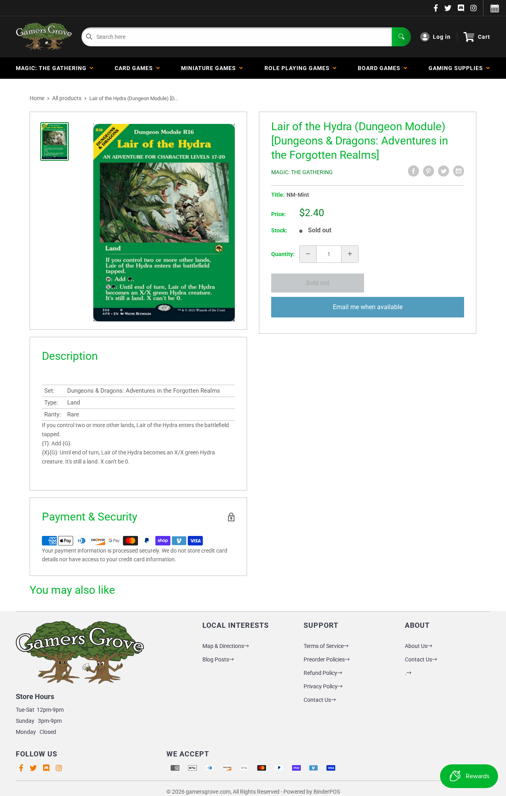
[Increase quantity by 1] (350, 253)
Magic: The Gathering (53, 68)
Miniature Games (210, 68)
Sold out (317, 283)
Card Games (135, 68)
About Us (416, 646)
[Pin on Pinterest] (428, 171)
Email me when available (367, 306)
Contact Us (317, 700)
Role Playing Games (298, 68)
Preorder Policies (324, 659)
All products (66, 98)
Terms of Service (324, 646)
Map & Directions (223, 646)
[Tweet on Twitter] (443, 171)
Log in (442, 37)
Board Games (381, 68)
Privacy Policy (321, 686)
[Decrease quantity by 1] (308, 253)
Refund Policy (320, 673)
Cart (484, 37)
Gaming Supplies (457, 68)
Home (37, 98)
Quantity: (283, 254)
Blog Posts (215, 659)
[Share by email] (458, 171)
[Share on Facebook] (413, 171)
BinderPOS (326, 791)
